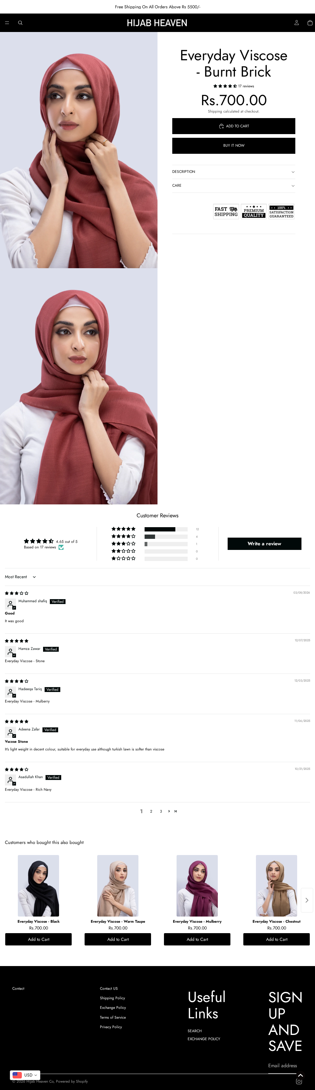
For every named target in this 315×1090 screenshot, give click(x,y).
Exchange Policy (113, 1007)
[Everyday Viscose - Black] (38, 886)
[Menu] (7, 23)
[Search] (20, 23)
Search (195, 1031)
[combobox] (25, 1075)
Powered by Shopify (72, 1081)
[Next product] (307, 900)
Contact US (109, 988)
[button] (225, 86)
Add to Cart (38, 939)
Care (176, 185)
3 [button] (161, 811)
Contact (18, 988)
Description (183, 171)
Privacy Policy (111, 1027)
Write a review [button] (264, 543)
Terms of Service (113, 1017)
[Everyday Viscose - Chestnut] (276, 886)
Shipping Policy (112, 998)
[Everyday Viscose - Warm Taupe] (118, 886)
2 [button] (151, 811)
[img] (16, 593)
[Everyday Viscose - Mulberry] (197, 886)
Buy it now (234, 145)
